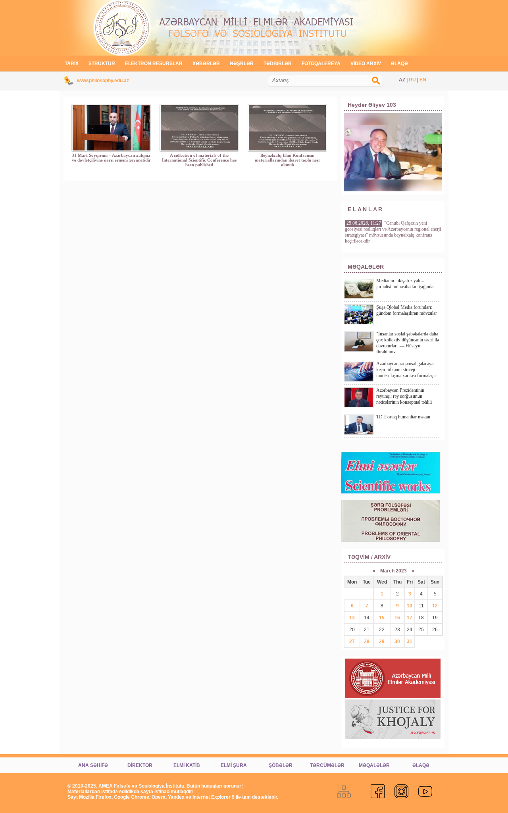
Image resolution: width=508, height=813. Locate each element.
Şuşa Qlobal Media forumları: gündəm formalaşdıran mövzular (406, 310)
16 (397, 617)
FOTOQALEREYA (321, 63)
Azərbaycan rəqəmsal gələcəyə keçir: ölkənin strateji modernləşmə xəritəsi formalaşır (406, 369)
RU (412, 80)
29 (382, 641)
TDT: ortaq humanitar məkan (403, 417)
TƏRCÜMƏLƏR (327, 765)
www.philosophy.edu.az (103, 80)
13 (352, 617)
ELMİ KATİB (186, 765)
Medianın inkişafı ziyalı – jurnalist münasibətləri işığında (404, 283)
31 (409, 641)
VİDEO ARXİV (365, 63)
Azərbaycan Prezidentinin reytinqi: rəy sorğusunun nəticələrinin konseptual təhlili (404, 396)
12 (435, 606)
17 (409, 617)
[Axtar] (380, 84)
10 (409, 606)
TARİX (72, 63)
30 (397, 641)
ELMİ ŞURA (234, 765)
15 (382, 617)
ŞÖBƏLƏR (280, 765)
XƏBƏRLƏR (206, 63)
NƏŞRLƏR (242, 63)
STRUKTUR (102, 63)
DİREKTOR (139, 765)
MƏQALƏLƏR (374, 765)
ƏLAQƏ (399, 63)
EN (422, 80)
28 (366, 641)
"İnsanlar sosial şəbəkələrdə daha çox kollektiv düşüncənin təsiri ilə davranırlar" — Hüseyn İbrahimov (407, 342)
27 (352, 641)
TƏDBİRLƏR (278, 63)
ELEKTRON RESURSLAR (154, 63)
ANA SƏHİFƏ (93, 765)
